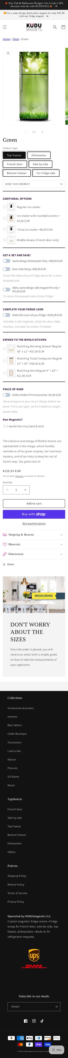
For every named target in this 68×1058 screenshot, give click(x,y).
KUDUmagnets (28, 1051)
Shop (15, 39)
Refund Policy (16, 884)
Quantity (7, 482)
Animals (12, 716)
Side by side (40, 164)
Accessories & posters (21, 708)
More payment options (34, 523)
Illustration (15, 742)
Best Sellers (15, 725)
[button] (5, 27)
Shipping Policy (17, 876)
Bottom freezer (17, 173)
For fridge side (46, 173)
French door (15, 164)
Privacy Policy (16, 901)
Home (6, 39)
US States (13, 776)
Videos (12, 852)
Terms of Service (17, 893)
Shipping (19, 476)
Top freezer (14, 155)
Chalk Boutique (17, 733)
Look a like (14, 751)
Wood (11, 785)
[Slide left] (26, 132)
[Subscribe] (56, 1006)
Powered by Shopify (43, 1051)
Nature (12, 759)
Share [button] (10, 564)
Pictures (13, 768)
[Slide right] (42, 132)
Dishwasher (39, 155)
